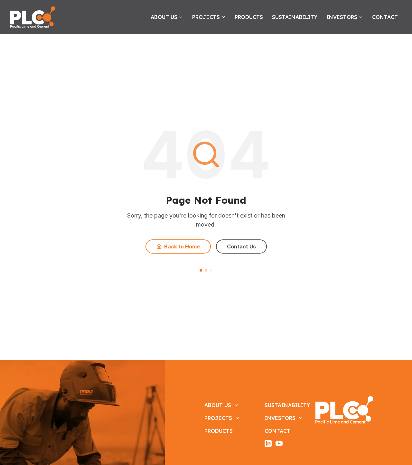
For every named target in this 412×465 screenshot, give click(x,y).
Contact (385, 17)
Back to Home (182, 246)
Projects (206, 17)
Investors (341, 17)
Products (249, 17)
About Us (164, 17)
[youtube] (279, 443)
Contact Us (241, 246)
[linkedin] (268, 443)
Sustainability (294, 17)
